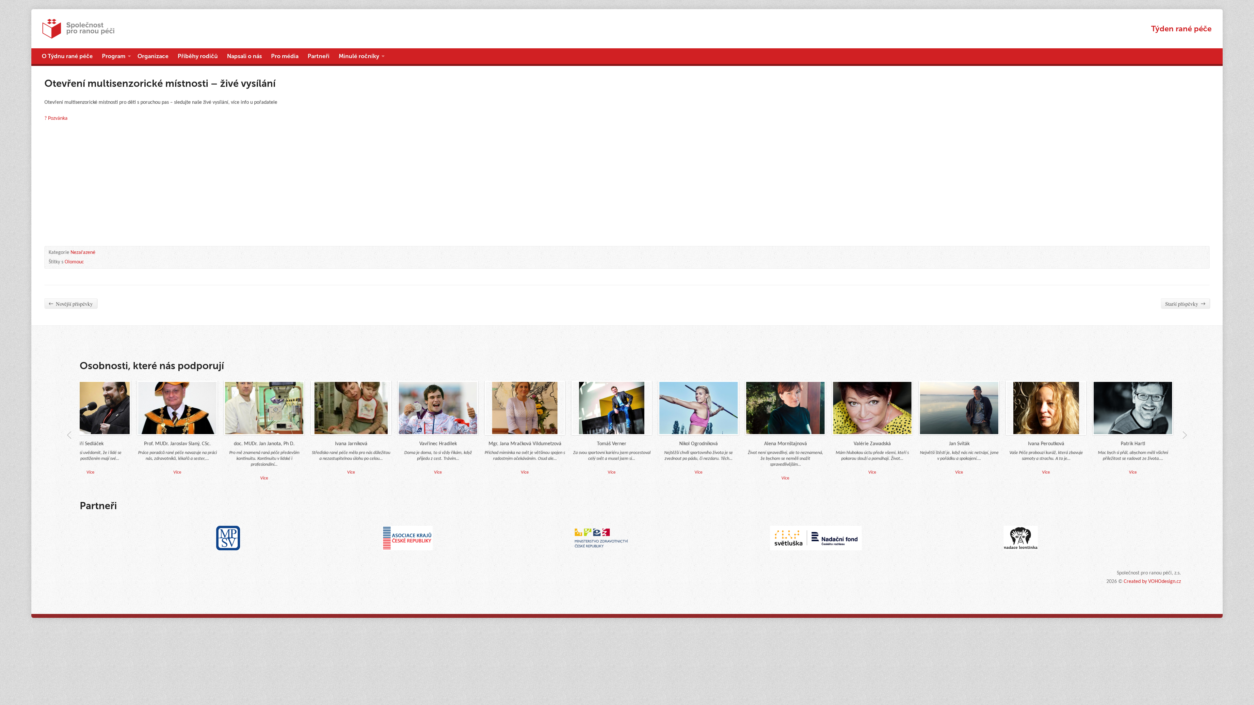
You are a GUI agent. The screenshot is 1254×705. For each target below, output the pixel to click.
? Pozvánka (56, 118)
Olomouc (74, 262)
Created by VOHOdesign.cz (1152, 581)
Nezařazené (83, 252)
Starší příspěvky (1185, 303)
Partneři (319, 56)
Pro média (284, 56)
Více (502, 472)
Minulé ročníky (359, 56)
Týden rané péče (1181, 28)
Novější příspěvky (71, 303)
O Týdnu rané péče (67, 56)
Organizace (153, 56)
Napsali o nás (244, 56)
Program (113, 56)
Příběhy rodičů (198, 56)
